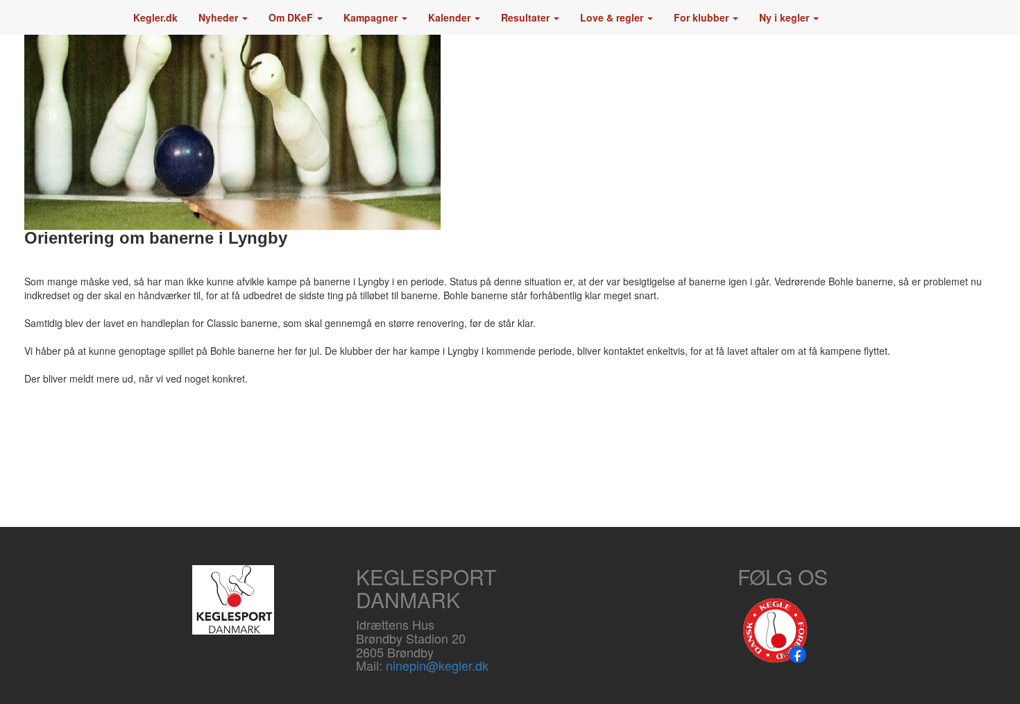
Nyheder (219, 17)
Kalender (450, 17)
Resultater (526, 17)
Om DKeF (292, 17)
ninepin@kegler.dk (437, 665)
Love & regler (613, 17)
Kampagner (371, 17)
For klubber (702, 17)
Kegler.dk (155, 17)
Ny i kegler (785, 17)
